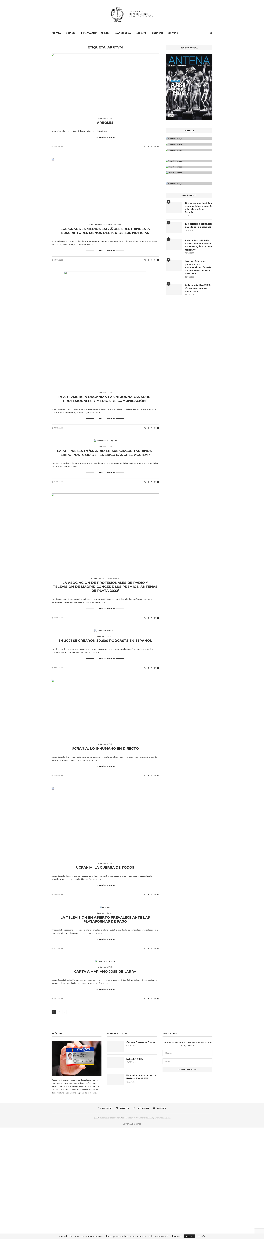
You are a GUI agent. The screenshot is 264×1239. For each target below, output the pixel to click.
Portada (56, 33)
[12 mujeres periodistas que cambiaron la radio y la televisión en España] (174, 207)
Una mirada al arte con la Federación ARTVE (141, 1077)
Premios (105, 33)
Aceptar (189, 1236)
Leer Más (200, 1236)
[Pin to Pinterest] (155, 146)
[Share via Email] (158, 146)
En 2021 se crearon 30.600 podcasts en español (105, 641)
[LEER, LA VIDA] (115, 1062)
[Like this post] (145, 146)
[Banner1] (189, 138)
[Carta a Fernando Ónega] (115, 1046)
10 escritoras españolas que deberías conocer (198, 225)
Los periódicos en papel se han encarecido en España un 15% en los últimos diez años (198, 267)
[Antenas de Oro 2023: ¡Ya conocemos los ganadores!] (174, 289)
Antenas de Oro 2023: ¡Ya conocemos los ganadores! (198, 288)
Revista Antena (89, 33)
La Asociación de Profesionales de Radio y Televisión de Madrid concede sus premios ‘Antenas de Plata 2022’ (105, 587)
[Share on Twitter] (151, 146)
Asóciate (141, 33)
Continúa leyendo (105, 137)
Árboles (105, 123)
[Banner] (189, 150)
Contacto (172, 33)
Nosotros (70, 33)
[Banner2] (189, 144)
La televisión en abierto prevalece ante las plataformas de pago (105, 919)
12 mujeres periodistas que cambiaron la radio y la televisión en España (198, 208)
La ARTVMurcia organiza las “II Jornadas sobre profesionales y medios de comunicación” (105, 399)
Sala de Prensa (123, 33)
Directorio (157, 33)
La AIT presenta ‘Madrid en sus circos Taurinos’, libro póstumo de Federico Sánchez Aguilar (105, 453)
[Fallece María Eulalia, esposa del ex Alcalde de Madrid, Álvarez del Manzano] (174, 244)
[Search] (211, 33)
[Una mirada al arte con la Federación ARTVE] (115, 1079)
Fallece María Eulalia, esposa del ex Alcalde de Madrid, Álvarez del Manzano (198, 245)
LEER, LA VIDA (134, 1059)
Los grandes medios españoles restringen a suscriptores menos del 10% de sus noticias (105, 231)
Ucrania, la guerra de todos (105, 867)
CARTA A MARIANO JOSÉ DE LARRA (105, 971)
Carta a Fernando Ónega (141, 1042)
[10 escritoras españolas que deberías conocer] (174, 227)
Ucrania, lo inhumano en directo (105, 748)
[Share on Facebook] (148, 146)
